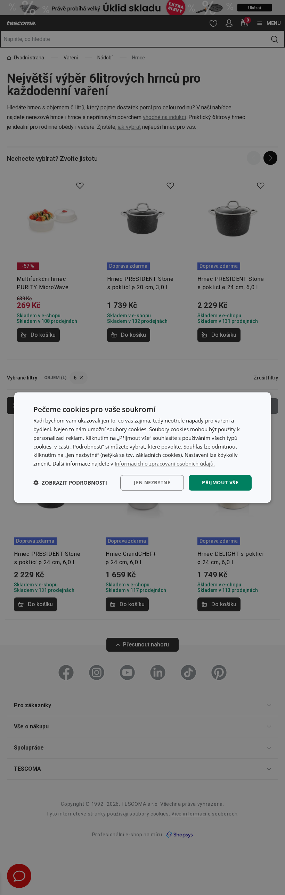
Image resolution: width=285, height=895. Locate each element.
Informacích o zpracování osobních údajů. (165, 463)
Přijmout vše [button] (220, 482)
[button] (70, 482)
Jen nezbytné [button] (152, 482)
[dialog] (142, 447)
